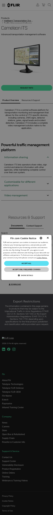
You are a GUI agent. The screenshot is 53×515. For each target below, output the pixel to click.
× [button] (48, 238)
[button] (26, 275)
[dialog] (26, 257)
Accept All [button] (26, 263)
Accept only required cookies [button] (26, 269)
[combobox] (41, 238)
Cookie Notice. (42, 258)
